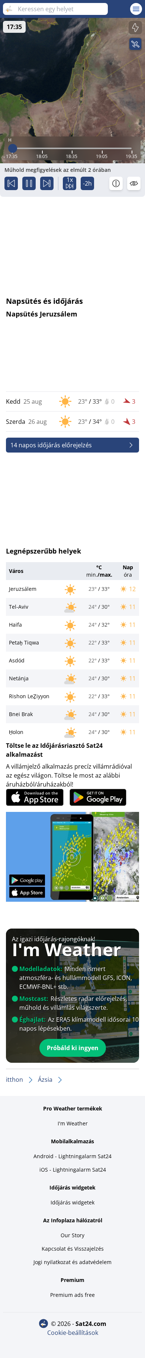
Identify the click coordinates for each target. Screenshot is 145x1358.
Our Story (72, 1235)
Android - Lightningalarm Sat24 (72, 1156)
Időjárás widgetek (72, 1202)
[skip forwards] (47, 183)
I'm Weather (73, 1123)
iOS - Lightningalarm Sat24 (72, 1169)
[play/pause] (29, 183)
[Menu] (136, 9)
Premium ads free (72, 1294)
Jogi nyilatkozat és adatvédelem (72, 1262)
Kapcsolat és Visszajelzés (73, 1248)
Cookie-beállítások (72, 1333)
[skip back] (11, 183)
